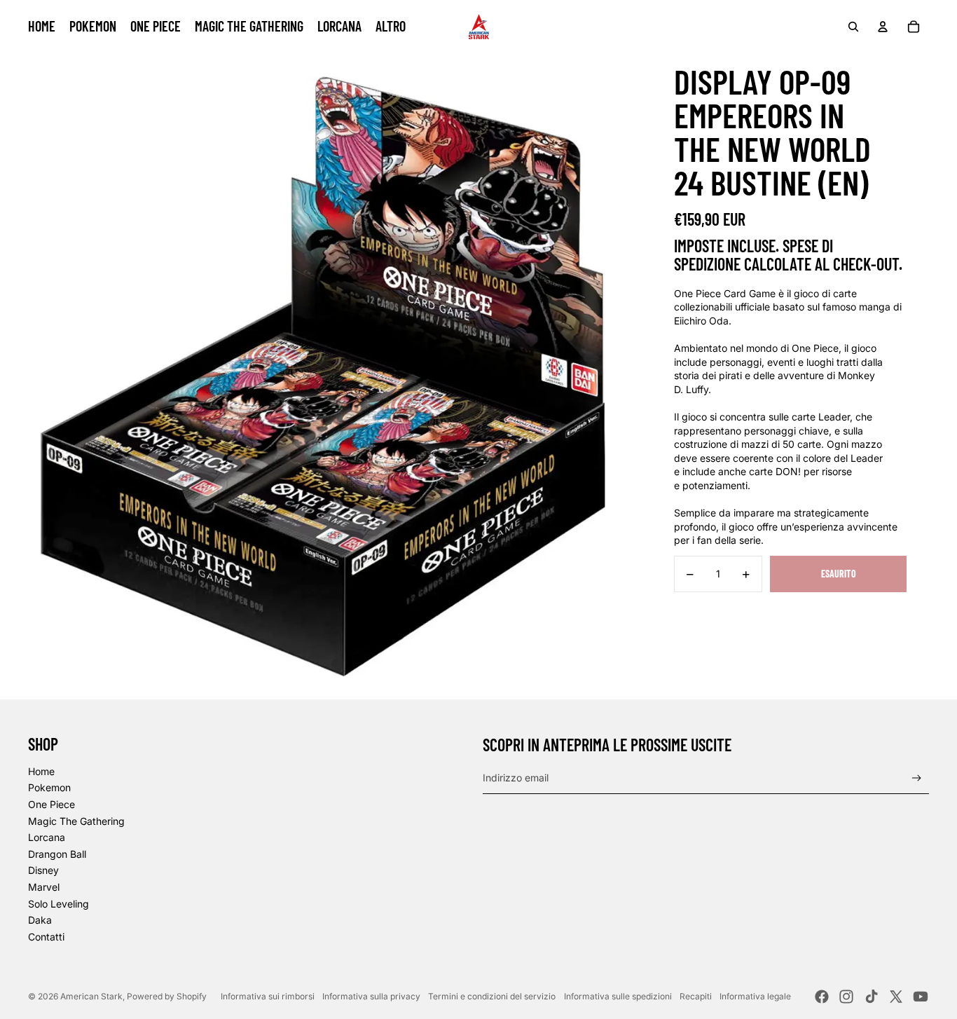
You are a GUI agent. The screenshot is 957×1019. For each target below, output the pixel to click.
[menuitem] (41, 26)
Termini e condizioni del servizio (492, 996)
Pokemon (49, 787)
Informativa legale (755, 996)
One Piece (51, 804)
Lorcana (46, 837)
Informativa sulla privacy (371, 996)
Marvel (44, 887)
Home (41, 771)
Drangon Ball (57, 854)
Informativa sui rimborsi (268, 996)
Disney (43, 870)
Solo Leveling (58, 904)
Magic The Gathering (76, 821)
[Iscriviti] (916, 778)
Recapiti (696, 996)
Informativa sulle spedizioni (618, 996)
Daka (40, 920)
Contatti (46, 937)
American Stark (91, 996)
